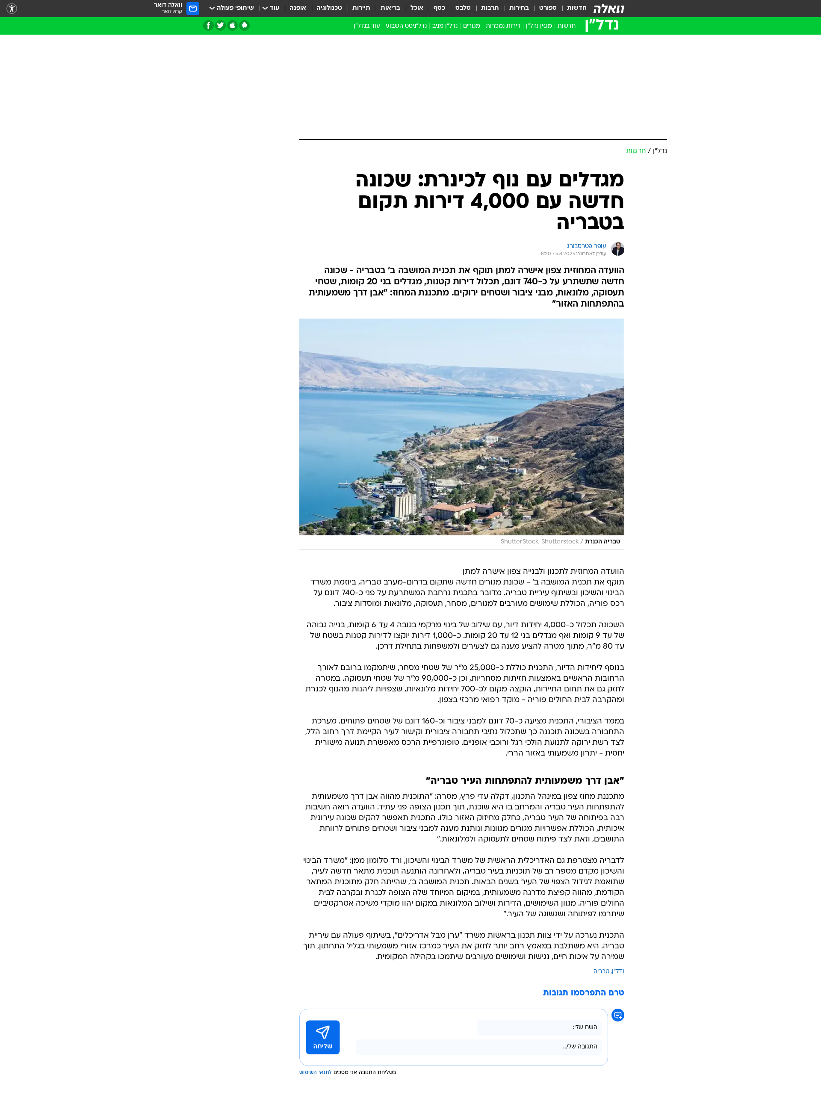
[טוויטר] (220, 25)
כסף (439, 8)
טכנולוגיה (329, 8)
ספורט (548, 8)
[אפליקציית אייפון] (232, 25)
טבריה (601, 971)
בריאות (390, 8)
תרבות (490, 8)
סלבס (463, 8)
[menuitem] (572, 8)
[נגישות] (11, 8)
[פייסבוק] (208, 25)
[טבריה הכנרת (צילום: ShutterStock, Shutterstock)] (461, 434)
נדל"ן (618, 971)
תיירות (361, 8)
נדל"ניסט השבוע (406, 26)
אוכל (416, 8)
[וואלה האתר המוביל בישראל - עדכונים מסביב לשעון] (609, 8)
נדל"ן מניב (445, 26)
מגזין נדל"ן (539, 26)
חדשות (577, 8)
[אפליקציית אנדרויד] (244, 25)
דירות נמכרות (503, 26)
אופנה (297, 8)
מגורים (471, 26)
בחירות (519, 8)
